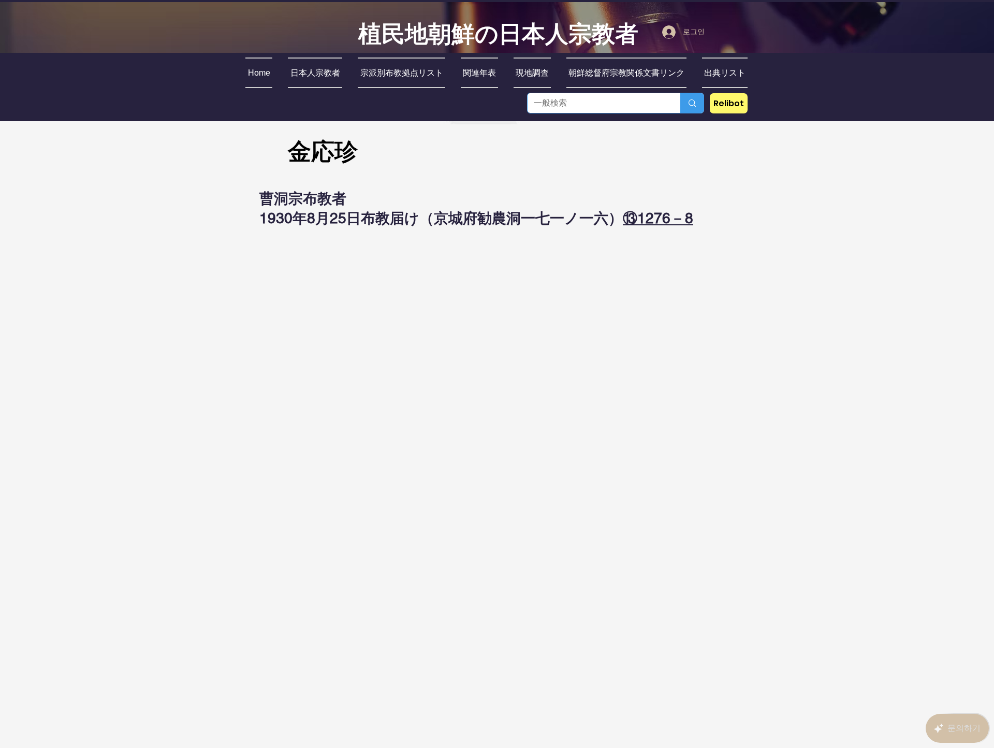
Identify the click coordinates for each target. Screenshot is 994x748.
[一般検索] (692, 103)
